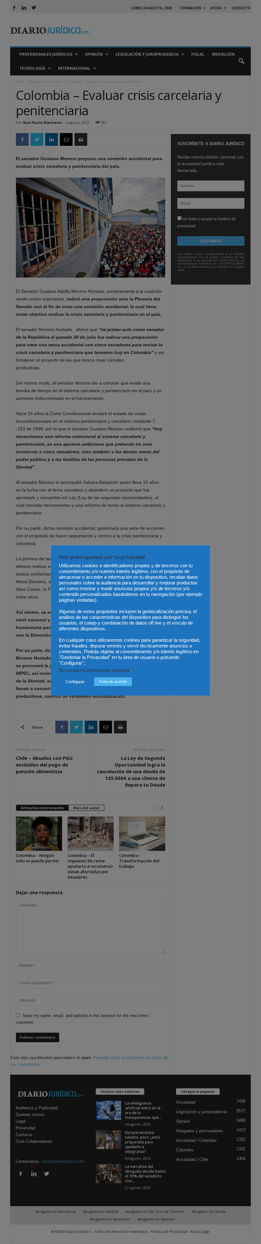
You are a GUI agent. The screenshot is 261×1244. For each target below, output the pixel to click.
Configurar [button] (75, 681)
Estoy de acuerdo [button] (113, 681)
